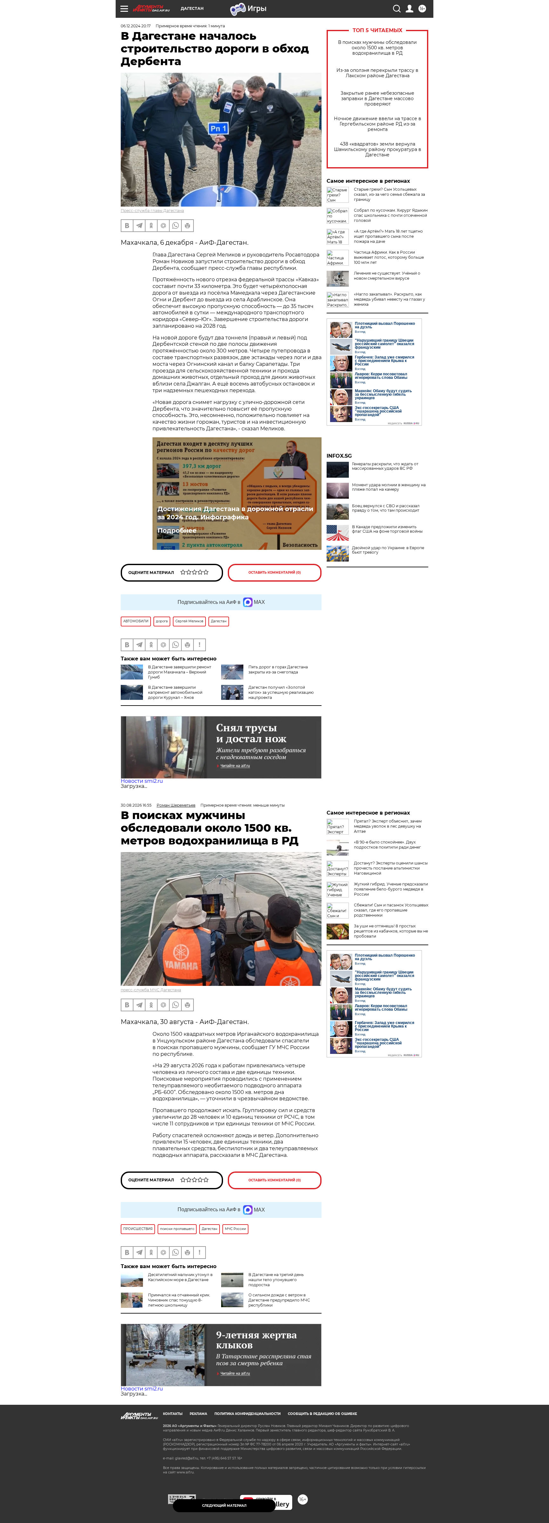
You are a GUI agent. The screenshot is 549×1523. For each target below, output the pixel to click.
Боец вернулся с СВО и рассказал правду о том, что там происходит (386, 508)
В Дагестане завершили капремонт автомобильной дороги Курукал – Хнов (175, 692)
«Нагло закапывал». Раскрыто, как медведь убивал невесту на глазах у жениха (389, 299)
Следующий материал (224, 1506)
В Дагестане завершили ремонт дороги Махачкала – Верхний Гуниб (179, 672)
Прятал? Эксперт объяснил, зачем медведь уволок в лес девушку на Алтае (388, 826)
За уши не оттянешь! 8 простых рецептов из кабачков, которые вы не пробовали (391, 931)
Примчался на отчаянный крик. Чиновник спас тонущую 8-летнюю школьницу (179, 1300)
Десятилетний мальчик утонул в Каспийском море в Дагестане (180, 1277)
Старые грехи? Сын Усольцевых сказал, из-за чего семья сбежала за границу (389, 194)
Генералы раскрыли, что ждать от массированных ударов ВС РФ (385, 466)
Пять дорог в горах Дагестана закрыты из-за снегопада (278, 669)
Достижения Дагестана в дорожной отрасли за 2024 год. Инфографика (235, 513)
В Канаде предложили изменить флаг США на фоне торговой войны (387, 529)
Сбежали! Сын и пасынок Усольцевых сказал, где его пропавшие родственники (391, 910)
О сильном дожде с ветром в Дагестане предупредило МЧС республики (279, 1300)
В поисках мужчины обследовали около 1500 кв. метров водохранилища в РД (377, 48)
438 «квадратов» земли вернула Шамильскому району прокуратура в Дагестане (377, 149)
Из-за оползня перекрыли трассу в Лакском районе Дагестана (377, 73)
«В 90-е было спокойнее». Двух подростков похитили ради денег (387, 845)
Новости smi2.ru (142, 781)
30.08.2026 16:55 (136, 805)
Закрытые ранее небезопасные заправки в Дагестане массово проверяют (377, 99)
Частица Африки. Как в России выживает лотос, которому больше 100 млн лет (389, 257)
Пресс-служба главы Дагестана (152, 210)
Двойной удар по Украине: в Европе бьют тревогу (388, 550)
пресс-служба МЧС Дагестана (151, 989)
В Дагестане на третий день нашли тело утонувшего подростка (276, 1279)
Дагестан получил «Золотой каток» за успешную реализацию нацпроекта (281, 692)
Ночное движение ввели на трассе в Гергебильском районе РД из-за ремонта (377, 124)
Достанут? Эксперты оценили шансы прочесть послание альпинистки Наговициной (391, 868)
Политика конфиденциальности (247, 1414)
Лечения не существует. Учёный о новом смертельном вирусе (387, 276)
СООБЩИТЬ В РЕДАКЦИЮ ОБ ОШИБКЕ (322, 1414)
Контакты (172, 1414)
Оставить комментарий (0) (274, 572)
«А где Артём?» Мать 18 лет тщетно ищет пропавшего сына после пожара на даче (388, 236)
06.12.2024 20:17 (136, 26)
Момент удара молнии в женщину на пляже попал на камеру (389, 487)
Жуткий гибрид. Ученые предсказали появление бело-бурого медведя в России (391, 889)
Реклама (198, 1414)
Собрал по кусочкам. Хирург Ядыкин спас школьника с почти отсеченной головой (391, 215)
